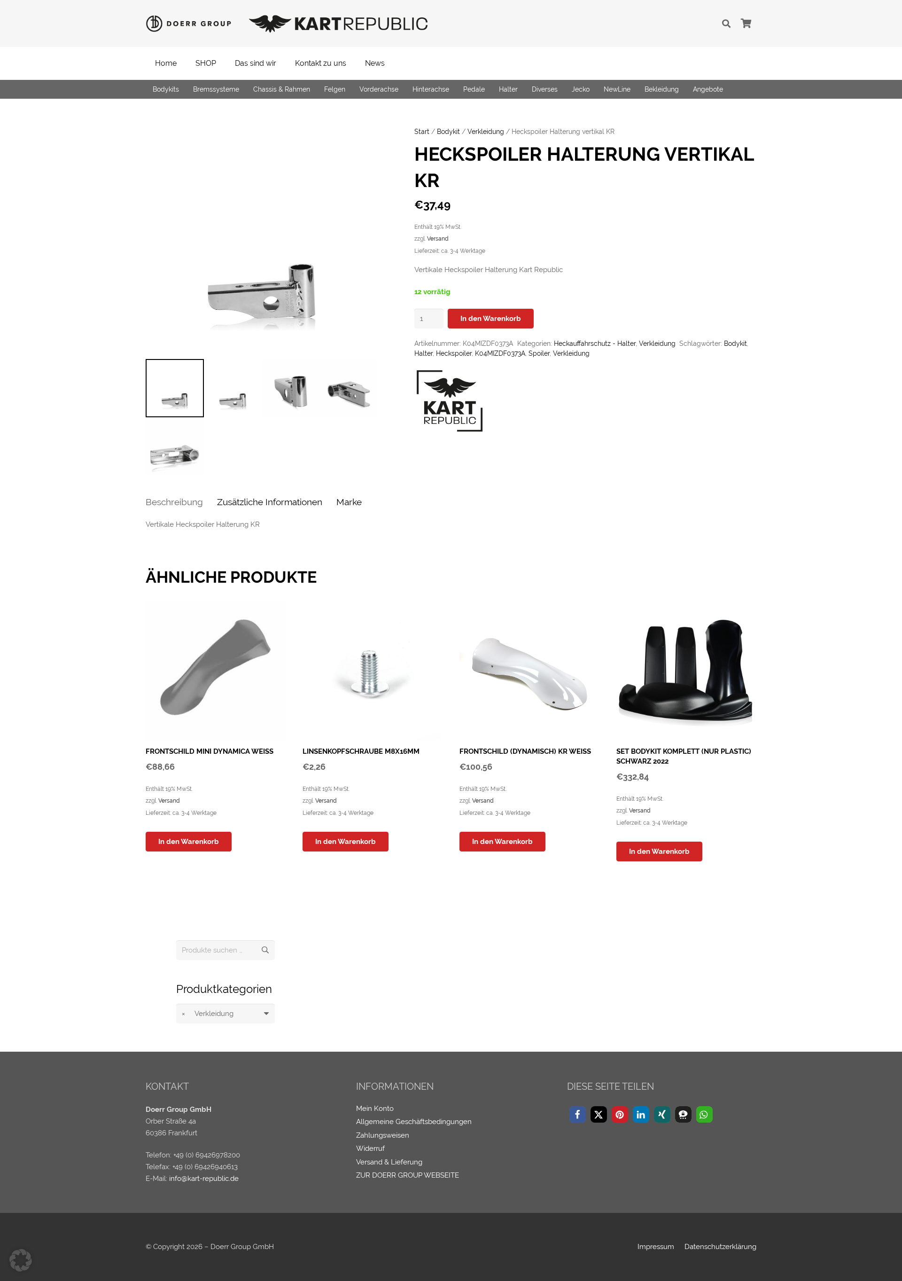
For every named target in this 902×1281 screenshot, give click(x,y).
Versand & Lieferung (389, 1162)
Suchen (265, 950)
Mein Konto (375, 1108)
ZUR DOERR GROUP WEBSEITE (407, 1175)
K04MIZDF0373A (500, 353)
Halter (423, 353)
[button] (726, 23)
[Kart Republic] (449, 403)
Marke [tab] (349, 502)
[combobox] (225, 1013)
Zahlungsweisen (382, 1135)
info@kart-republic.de (204, 1178)
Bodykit (448, 131)
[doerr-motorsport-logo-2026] (191, 24)
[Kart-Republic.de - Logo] (338, 23)
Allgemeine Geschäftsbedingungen (414, 1121)
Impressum (656, 1246)
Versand (437, 238)
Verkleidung (485, 131)
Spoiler (539, 353)
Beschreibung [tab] (174, 502)
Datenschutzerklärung (720, 1246)
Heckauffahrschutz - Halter (595, 343)
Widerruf (370, 1148)
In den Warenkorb (490, 318)
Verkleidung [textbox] (207, 1013)
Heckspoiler (454, 353)
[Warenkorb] (746, 23)
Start (421, 131)
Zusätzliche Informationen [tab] (269, 502)
